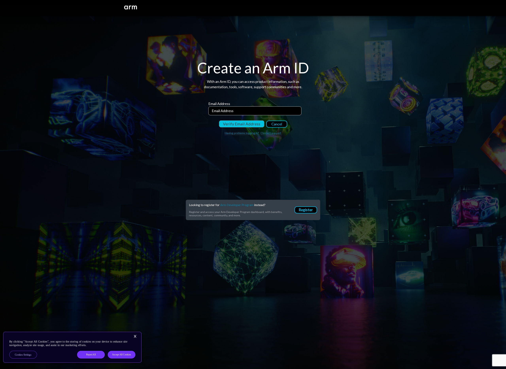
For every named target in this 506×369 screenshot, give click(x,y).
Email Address (219, 103)
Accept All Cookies (121, 354)
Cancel (276, 124)
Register (306, 210)
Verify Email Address (241, 123)
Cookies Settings (23, 354)
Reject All (91, 354)
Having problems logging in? (242, 133)
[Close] (135, 336)
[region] (72, 347)
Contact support (271, 133)
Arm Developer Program (237, 205)
